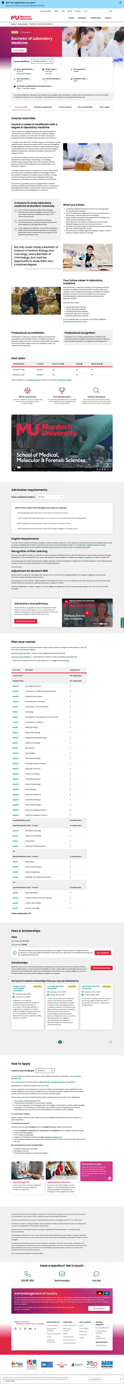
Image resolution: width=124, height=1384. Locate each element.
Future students (52, 1325)
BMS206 (16, 831)
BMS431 (15, 810)
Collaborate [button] (96, 18)
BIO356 (15, 867)
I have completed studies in (23, 497)
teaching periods (34, 380)
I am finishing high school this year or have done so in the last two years (42, 513)
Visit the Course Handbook (21, 657)
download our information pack (75, 321)
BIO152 (15, 712)
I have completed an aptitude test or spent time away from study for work (43, 523)
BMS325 (16, 789)
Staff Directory (68, 1337)
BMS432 (16, 815)
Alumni (56, 11)
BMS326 (16, 784)
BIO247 (15, 748)
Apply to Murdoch (69, 1325)
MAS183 (15, 696)
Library (70, 11)
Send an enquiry (62, 1280)
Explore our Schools (67, 1329)
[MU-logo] (21, 18)
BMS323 (16, 779)
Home (13, 24)
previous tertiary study (63, 547)
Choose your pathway (25, 621)
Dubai (81, 1338)
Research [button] (82, 18)
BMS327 (16, 769)
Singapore (83, 1335)
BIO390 (15, 877)
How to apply (104, 107)
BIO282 (15, 727)
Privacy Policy (10, 1381)
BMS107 (15, 717)
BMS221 (15, 738)
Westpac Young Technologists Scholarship (19, 988)
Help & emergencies (100, 1337)
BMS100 (15, 686)
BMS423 (16, 794)
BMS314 (15, 763)
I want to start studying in (22, 1070)
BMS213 (15, 898)
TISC (73, 1082)
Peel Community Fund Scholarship (91, 987)
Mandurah (83, 1331)
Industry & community (51, 1341)
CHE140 (15, 702)
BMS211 (15, 743)
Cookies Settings (94, 1379)
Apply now (9, 6)
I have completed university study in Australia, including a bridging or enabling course (47, 529)
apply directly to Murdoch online (51, 1082)
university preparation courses (22, 547)
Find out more (16, 567)
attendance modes (64, 380)
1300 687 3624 (27, 1280)
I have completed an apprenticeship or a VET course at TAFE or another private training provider (52, 518)
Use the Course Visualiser (20, 653)
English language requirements (50, 1137)
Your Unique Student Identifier (25, 1101)
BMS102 (15, 691)
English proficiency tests (96, 545)
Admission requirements (43, 107)
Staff (63, 11)
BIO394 (15, 872)
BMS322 (16, 774)
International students (51, 1329)
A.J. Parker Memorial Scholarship (55, 987)
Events (65, 1334)
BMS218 (15, 753)
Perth (81, 1325)
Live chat (96, 1280)
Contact (78, 11)
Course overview (21, 107)
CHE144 (15, 722)
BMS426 (16, 805)
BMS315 (15, 846)
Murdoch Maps (101, 1345)
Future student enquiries (101, 1332)
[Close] (121, 1379)
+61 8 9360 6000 (103, 1328)
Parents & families (53, 1334)
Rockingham (84, 1328)
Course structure (65, 107)
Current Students (45, 11)
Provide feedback (69, 1343)
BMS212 (15, 733)
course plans (64, 660)
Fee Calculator (103, 953)
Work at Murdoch (69, 1340)
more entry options (24, 74)
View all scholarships (101, 968)
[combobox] (50, 496)
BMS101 (15, 707)
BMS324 (16, 758)
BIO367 (15, 908)
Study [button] (71, 18)
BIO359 (15, 903)
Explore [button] (108, 18)
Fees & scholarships (85, 107)
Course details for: (22, 61)
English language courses (44, 547)
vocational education (82, 547)
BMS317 (15, 836)
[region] (62, 1379)
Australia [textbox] (41, 497)
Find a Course (22, 24)
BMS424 (16, 800)
